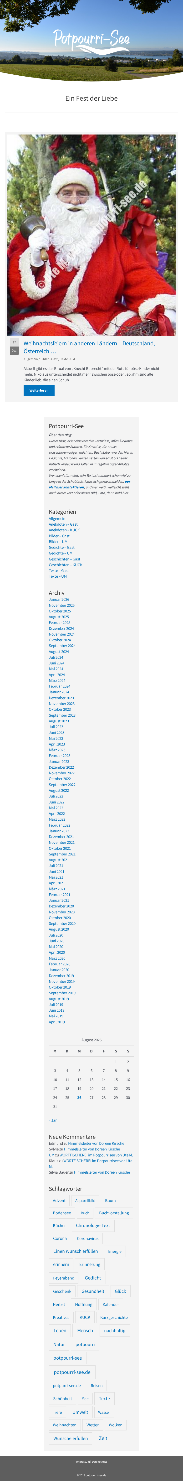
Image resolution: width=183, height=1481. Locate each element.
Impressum (83, 1461)
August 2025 (59, 616)
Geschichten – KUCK (65, 564)
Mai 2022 (56, 807)
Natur (59, 1344)
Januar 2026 (59, 599)
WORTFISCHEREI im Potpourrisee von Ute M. (96, 1155)
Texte (104, 1398)
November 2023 (62, 703)
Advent (59, 1200)
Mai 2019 (56, 1016)
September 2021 (62, 854)
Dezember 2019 (61, 975)
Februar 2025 (59, 622)
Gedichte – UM (60, 553)
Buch (85, 1213)
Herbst (59, 1304)
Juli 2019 (56, 1004)
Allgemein (31, 359)
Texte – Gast (59, 570)
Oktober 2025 (60, 611)
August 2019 (59, 998)
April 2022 (57, 813)
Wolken (115, 1425)
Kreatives (61, 1317)
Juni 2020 (56, 940)
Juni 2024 (56, 663)
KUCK (85, 1317)
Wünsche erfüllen (70, 1438)
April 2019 (57, 1022)
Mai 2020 (56, 946)
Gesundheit (92, 1291)
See (85, 1398)
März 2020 (57, 958)
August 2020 (59, 929)
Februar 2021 (59, 894)
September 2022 (62, 784)
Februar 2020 (59, 964)
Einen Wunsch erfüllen (75, 1251)
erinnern (61, 1264)
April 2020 (57, 952)
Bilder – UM (58, 541)
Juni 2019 (56, 1010)
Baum (110, 1200)
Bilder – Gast (59, 536)
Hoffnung (83, 1304)
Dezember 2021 (61, 836)
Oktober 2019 (60, 987)
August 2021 (59, 859)
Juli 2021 (56, 865)
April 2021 (57, 882)
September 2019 (62, 992)
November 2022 (62, 773)
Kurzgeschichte (114, 1317)
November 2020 (62, 912)
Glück (120, 1291)
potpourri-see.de (72, 1372)
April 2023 (57, 744)
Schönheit (62, 1398)
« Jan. (53, 1120)
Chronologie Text (93, 1225)
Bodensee (62, 1213)
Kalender (111, 1304)
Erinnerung (89, 1264)
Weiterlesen (42, 390)
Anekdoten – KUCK (64, 530)
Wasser (104, 1412)
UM (51, 1155)
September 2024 (62, 645)
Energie (115, 1251)
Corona (60, 1238)
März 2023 (57, 749)
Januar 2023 (59, 761)
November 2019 (62, 981)
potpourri (85, 1344)
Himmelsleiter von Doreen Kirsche (96, 1143)
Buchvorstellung (114, 1213)
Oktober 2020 (60, 917)
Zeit (103, 1438)
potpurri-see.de (67, 1385)
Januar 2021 (59, 900)
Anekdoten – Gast (63, 524)
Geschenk (62, 1291)
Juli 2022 (56, 796)
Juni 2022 (56, 802)
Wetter (92, 1425)
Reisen (97, 1385)
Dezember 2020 (61, 906)
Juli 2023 (56, 726)
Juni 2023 (56, 732)
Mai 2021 (56, 877)
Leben (60, 1330)
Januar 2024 (59, 691)
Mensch (85, 1330)
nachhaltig (114, 1330)
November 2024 (62, 634)
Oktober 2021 (60, 848)
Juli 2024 (56, 657)
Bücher (59, 1225)
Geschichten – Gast (64, 559)
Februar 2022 (59, 825)
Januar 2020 (59, 969)
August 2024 (59, 651)
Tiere (57, 1412)
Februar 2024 (59, 686)
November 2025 (62, 605)
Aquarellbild (85, 1200)
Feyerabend (63, 1278)
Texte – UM (58, 576)
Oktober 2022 (60, 778)
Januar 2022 (59, 831)
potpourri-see (67, 1358)
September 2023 (62, 715)
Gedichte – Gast (62, 547)
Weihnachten (64, 1425)
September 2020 (62, 923)
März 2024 (57, 680)
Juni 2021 (56, 871)
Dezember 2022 (61, 767)
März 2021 (57, 888)
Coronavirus (88, 1238)
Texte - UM (67, 359)
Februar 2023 (59, 755)
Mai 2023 (56, 738)
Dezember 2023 (61, 697)
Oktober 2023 (60, 709)
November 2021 (62, 842)
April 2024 (57, 674)
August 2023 (59, 721)
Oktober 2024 (60, 639)
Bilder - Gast (49, 359)
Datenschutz (99, 1461)
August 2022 (59, 790)
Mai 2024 (56, 668)
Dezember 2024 (61, 628)
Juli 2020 (56, 935)
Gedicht (93, 1277)
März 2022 (57, 819)
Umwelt (80, 1412)
